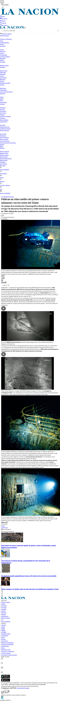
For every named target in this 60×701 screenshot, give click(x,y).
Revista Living (3, 157)
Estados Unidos (4, 65)
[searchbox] (29, 31)
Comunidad (3, 78)
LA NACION (4, 197)
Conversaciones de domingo (8, 143)
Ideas (1, 146)
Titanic (3, 526)
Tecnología (3, 111)
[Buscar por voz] (57, 30)
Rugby (2, 99)
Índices (2, 60)
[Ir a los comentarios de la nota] (4, 276)
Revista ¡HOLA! (4, 153)
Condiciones (20, 688)
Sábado (2, 144)
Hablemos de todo (5, 83)
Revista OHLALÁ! (4, 151)
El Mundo (11, 197)
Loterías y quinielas (5, 116)
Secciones (4, 18)
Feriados (2, 114)
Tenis (1, 100)
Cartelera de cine (4, 127)
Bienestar (2, 79)
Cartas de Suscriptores (6, 92)
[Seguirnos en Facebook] (2, 659)
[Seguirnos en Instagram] (2, 668)
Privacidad (26, 688)
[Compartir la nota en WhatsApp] (4, 278)
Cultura (2, 76)
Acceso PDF (3, 134)
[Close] (2, 591)
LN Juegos (2, 107)
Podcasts (2, 118)
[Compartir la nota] (2, 278)
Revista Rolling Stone (6, 158)
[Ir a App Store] (5, 681)
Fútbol (2, 97)
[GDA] (5, 693)
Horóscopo (3, 113)
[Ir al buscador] (2, 7)
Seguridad (3, 72)
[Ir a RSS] (2, 672)
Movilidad (2, 58)
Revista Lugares (4, 155)
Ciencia (2, 81)
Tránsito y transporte (6, 39)
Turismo (2, 109)
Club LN (4, 23)
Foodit (3, 21)
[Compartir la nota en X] (4, 283)
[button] (30, 110)
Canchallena (3, 102)
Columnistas (3, 90)
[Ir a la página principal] (30, 14)
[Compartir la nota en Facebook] (2, 283)
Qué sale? (2, 125)
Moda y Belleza (4, 120)
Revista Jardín (3, 160)
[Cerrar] (25, 28)
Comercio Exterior (5, 56)
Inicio (3, 16)
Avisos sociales (4, 139)
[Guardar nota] (2, 276)
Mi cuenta (4, 25)
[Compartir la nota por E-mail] (5, 283)
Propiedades (3, 55)
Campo (2, 53)
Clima (1, 41)
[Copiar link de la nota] (2, 280)
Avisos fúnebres (4, 137)
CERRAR (2, 1)
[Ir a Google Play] (5, 677)
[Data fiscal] (2, 698)
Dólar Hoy (3, 51)
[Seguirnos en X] (2, 663)
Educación (3, 74)
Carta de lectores (4, 141)
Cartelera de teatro (5, 129)
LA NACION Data (4, 42)
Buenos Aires (3, 71)
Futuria (2, 49)
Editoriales (3, 88)
